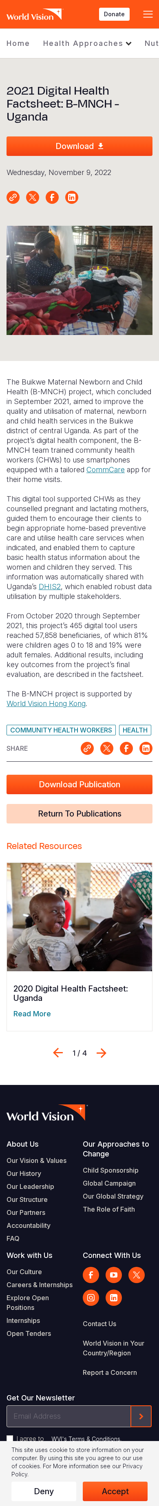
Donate (114, 14)
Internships (23, 1320)
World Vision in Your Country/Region (113, 1348)
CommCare (105, 469)
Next (101, 1052)
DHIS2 (50, 586)
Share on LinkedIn (71, 197)
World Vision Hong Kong (46, 703)
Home (18, 43)
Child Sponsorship (111, 1170)
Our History (24, 1173)
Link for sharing (13, 197)
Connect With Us (112, 1255)
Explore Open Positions (28, 1303)
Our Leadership (30, 1186)
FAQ (13, 1238)
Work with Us (30, 1255)
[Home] (35, 14)
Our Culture (24, 1272)
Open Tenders (29, 1333)
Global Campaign (109, 1183)
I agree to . (68, 1439)
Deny (44, 1491)
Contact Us (99, 1324)
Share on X (32, 197)
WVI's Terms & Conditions (85, 1438)
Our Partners (26, 1212)
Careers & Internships (40, 1285)
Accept (115, 1491)
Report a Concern (110, 1372)
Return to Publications (79, 814)
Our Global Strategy (113, 1196)
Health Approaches (83, 43)
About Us (23, 1144)
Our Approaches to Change (116, 1149)
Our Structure (27, 1199)
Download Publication (79, 784)
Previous (57, 1052)
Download (74, 146)
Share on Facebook (52, 197)
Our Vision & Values (36, 1160)
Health (135, 730)
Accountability (29, 1225)
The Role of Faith (109, 1209)
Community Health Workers (61, 730)
